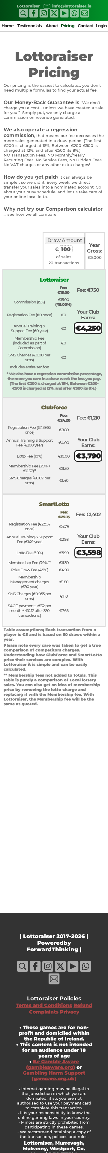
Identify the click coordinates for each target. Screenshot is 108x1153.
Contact (85, 25)
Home (8, 25)
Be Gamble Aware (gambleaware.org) (52, 1064)
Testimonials (29, 25)
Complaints (43, 1012)
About (52, 25)
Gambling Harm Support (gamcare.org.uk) (54, 1075)
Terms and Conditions (44, 1005)
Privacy (69, 1012)
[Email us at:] (46, 6)
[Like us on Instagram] (43, 16)
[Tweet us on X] (54, 16)
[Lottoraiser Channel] (64, 16)
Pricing (67, 25)
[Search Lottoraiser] (23, 16)
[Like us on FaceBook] (33, 16)
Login (101, 25)
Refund (83, 1005)
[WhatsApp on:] (74, 16)
